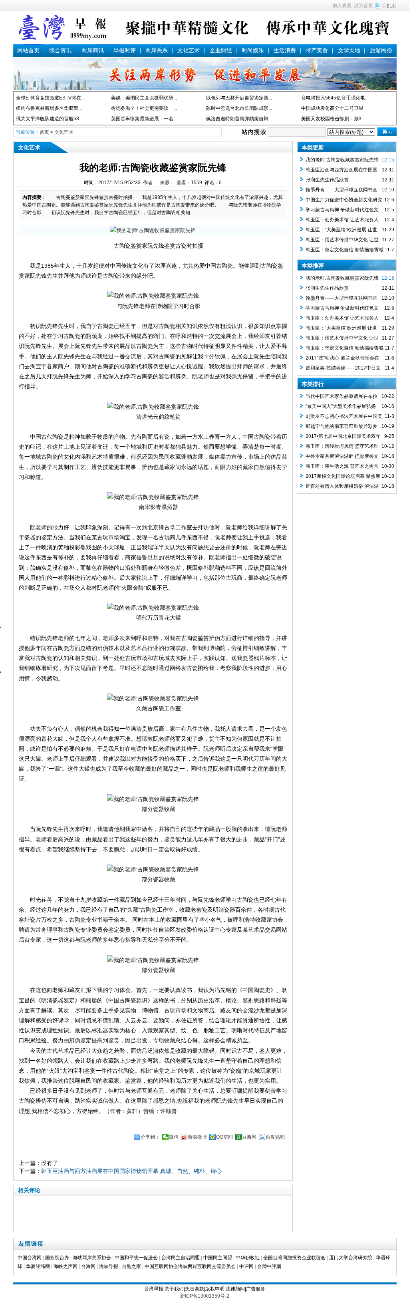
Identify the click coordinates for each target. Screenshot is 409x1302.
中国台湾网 (30, 1257)
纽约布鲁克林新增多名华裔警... (49, 108)
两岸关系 (156, 50)
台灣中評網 (269, 1266)
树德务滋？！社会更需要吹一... (144, 108)
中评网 (246, 1266)
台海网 (88, 1266)
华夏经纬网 (38, 1266)
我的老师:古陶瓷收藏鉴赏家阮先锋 (342, 160)
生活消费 (285, 50)
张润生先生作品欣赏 (327, 180)
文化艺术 (188, 50)
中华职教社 (248, 1257)
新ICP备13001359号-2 (204, 1296)
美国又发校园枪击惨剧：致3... (333, 118)
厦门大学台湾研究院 (350, 1257)
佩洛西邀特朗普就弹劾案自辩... (239, 118)
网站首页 (28, 50)
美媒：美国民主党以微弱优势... (144, 98)
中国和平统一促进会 (136, 1257)
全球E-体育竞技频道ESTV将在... (50, 98)
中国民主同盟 (217, 1257)
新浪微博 (197, 1137)
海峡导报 (108, 1266)
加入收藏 (341, 5)
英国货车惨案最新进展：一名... (144, 118)
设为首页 (363, 5)
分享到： (150, 1137)
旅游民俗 (381, 50)
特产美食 (317, 50)
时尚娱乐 (253, 50)
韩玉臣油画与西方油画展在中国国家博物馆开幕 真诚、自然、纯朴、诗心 (131, 1171)
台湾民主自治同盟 (180, 1257)
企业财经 (221, 50)
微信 (174, 1137)
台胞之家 (131, 1266)
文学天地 (349, 50)
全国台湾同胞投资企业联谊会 (294, 1257)
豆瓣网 (249, 1137)
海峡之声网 (65, 1266)
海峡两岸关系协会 (92, 1257)
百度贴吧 (275, 1137)
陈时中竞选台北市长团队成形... (239, 108)
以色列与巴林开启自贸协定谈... (239, 98)
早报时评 (124, 50)
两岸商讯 (92, 50)
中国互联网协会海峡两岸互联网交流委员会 (190, 1266)
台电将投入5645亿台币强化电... (335, 98)
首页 (44, 132)
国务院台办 (57, 1257)
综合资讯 (60, 50)
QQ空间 (224, 1137)
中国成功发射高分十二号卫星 (332, 108)
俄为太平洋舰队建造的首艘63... (49, 118)
